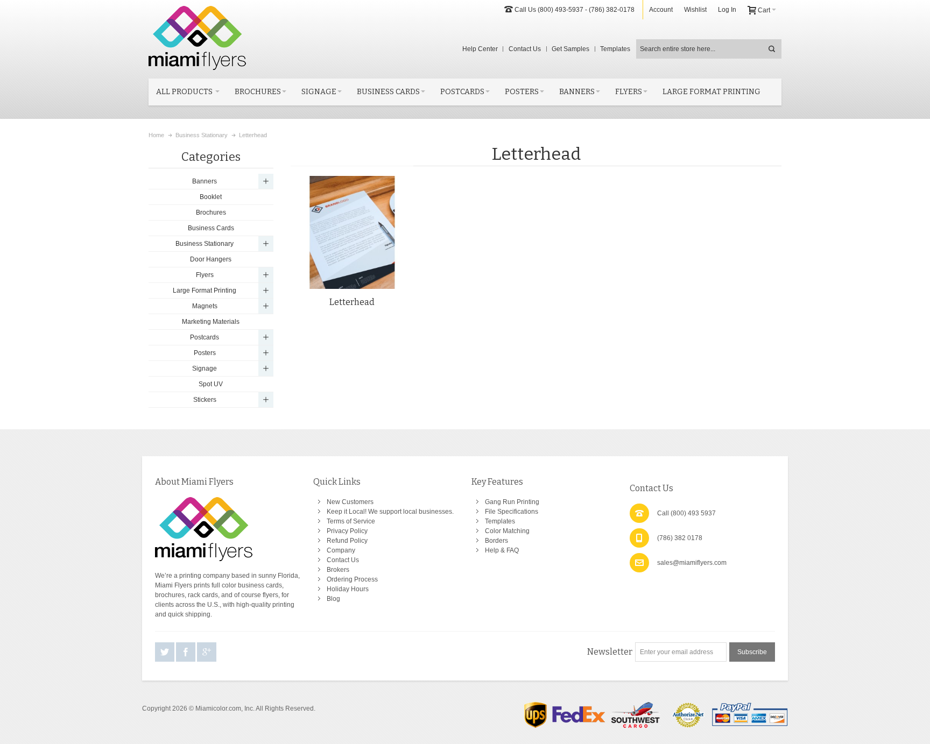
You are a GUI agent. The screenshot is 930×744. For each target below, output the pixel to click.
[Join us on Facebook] (186, 652)
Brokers (338, 569)
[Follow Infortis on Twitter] (165, 652)
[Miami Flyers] (197, 38)
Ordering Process (352, 579)
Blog (333, 599)
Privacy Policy (347, 531)
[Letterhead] (351, 232)
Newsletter (609, 652)
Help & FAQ (502, 550)
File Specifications (511, 511)
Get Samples (570, 49)
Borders (496, 540)
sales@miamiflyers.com (692, 562)
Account (661, 9)
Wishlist (695, 9)
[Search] (772, 49)
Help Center (480, 49)
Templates (615, 49)
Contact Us (525, 49)
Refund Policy (347, 540)
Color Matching (507, 531)
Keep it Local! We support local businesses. (390, 511)
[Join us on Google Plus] (206, 652)
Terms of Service (351, 521)
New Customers (350, 502)
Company (341, 550)
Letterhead (352, 302)
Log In (727, 9)
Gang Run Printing (512, 502)
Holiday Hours (348, 589)
